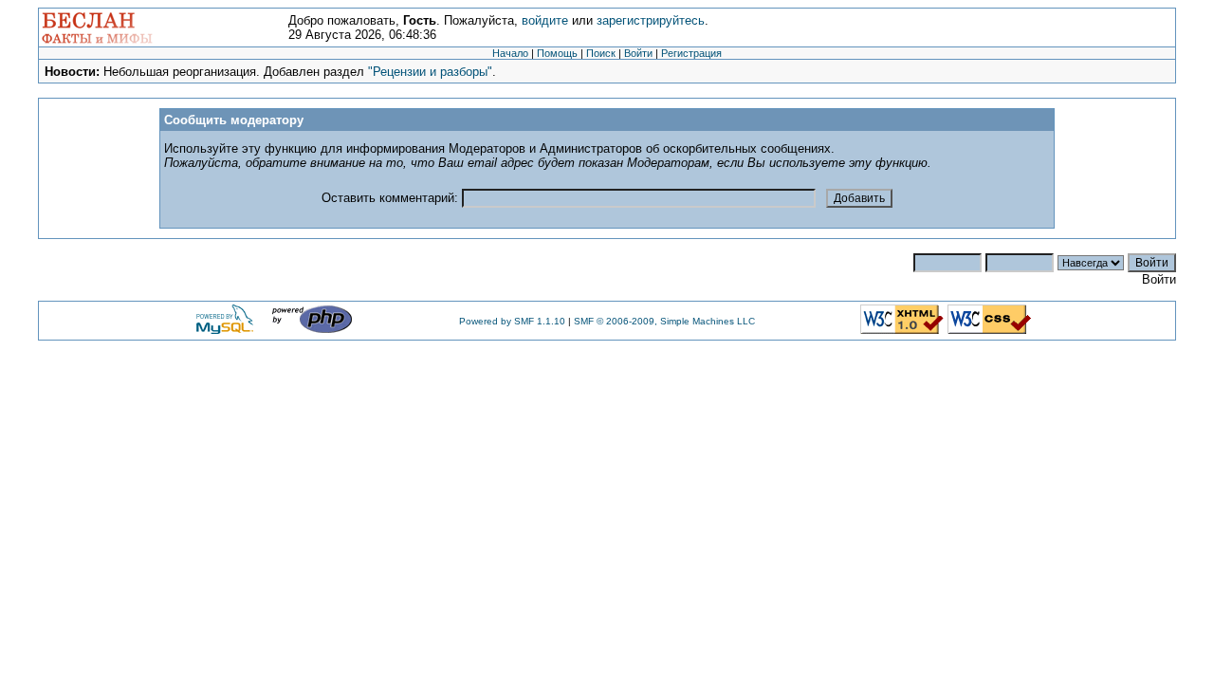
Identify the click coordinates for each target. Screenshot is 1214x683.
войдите (545, 20)
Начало (510, 53)
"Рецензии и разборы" (430, 72)
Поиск (601, 53)
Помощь (557, 53)
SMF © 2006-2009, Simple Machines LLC (664, 321)
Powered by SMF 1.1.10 (512, 321)
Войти (638, 53)
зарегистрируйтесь (651, 20)
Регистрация (691, 53)
